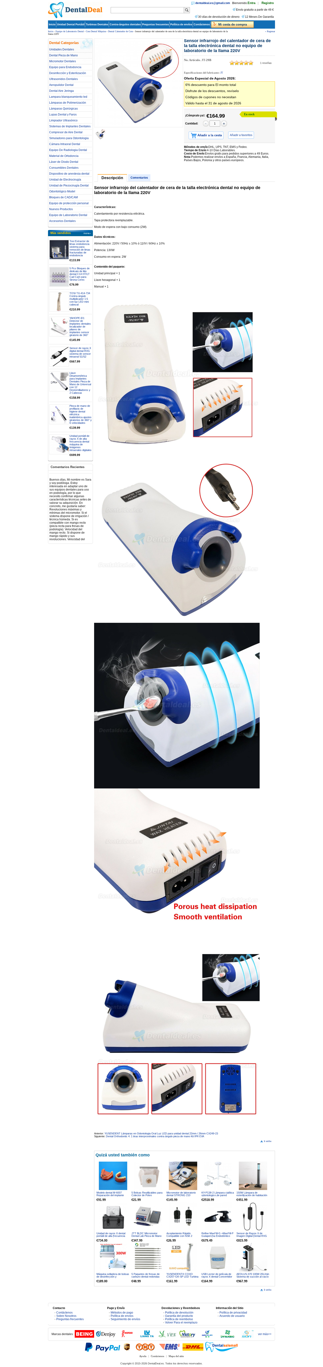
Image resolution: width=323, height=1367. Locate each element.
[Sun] (247, 1336)
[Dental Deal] (75, 17)
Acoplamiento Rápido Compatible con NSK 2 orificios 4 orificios (179, 1236)
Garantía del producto (179, 1316)
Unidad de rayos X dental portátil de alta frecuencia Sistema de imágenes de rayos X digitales (110, 1237)
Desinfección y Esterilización (67, 73)
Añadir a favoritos (241, 135)
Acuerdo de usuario (232, 1316)
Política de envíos (181, 24)
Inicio (52, 24)
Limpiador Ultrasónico (63, 120)
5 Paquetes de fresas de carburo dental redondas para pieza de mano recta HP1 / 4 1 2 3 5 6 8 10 (146, 1278)
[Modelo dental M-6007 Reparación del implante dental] (113, 1176)
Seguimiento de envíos (125, 1319)
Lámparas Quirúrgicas (63, 108)
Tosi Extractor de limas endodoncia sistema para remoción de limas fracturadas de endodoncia (80, 248)
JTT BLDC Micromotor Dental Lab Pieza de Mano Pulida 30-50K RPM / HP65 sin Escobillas (146, 1237)
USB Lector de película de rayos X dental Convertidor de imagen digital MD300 (216, 1277)
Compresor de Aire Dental (66, 132)
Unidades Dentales (61, 49)
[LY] (147, 1336)
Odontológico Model (62, 191)
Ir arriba (267, 1141)
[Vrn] (167, 1336)
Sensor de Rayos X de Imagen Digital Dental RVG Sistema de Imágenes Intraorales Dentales (251, 1237)
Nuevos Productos (61, 209)
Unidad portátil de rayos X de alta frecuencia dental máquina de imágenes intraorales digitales (81, 442)
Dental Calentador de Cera (120, 31)
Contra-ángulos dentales (125, 24)
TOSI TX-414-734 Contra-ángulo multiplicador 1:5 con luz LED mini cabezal (80, 299)
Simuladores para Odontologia (69, 138)
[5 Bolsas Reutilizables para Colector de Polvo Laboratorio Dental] (148, 1176)
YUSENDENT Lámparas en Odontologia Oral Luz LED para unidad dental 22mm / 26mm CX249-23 (161, 1133)
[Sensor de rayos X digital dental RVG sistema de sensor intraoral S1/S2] (59, 357)
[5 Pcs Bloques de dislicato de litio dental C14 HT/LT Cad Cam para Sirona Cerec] (59, 277)
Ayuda (142, 1356)
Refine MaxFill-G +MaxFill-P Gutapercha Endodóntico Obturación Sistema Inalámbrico (217, 1237)
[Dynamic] (227, 1336)
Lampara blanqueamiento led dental (68, 96)
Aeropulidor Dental (61, 85)
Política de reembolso (179, 1319)
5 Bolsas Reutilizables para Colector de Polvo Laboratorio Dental (146, 1195)
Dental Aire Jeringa (61, 91)
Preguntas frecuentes (155, 24)
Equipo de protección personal (69, 203)
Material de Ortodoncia (64, 156)
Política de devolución (179, 1312)
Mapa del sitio (176, 1356)
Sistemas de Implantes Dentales (70, 126)
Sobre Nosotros (66, 1316)
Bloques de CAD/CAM (63, 197)
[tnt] (145, 1347)
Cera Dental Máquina (96, 31)
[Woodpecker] (127, 1336)
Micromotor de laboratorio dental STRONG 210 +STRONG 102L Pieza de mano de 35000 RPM (181, 1196)
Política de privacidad (233, 1312)
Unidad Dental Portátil (70, 24)
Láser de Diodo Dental (63, 162)
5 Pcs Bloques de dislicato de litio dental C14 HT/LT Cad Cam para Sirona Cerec (80, 274)
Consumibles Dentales (64, 167)
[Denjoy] (105, 1336)
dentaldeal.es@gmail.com (212, 3)
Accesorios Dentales (62, 221)
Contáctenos (202, 24)
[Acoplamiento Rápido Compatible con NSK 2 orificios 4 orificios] (183, 1216)
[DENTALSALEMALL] (221, 1347)
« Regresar (270, 31)
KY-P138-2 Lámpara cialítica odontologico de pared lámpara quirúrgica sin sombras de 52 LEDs (217, 1196)
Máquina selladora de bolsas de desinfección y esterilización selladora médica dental (112, 1278)
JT (221, 72)
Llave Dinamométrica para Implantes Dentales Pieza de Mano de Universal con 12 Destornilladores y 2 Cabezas (80, 383)
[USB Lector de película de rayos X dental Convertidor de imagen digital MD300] (218, 1257)
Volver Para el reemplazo (181, 1322)
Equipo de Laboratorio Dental (70, 31)
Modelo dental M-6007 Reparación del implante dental (110, 1195)
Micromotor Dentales (62, 61)
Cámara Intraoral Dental (64, 144)
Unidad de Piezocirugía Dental (69, 185)
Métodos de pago (122, 1312)
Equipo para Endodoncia (65, 67)
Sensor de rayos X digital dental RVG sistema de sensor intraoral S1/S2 (80, 352)
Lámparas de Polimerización (67, 102)
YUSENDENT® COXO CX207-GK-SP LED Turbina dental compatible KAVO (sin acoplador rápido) (182, 1278)
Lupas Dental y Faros (63, 114)
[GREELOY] (207, 1336)
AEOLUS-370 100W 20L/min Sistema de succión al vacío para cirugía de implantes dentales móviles (252, 1278)
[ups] (127, 1347)
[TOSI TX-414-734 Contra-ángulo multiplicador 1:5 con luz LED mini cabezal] (59, 302)
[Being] (84, 1336)
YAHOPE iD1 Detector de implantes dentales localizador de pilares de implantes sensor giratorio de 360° (80, 326)
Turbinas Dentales (97, 24)
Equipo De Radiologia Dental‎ (68, 150)
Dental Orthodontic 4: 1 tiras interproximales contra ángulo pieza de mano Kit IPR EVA (155, 1136)
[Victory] (187, 1336)
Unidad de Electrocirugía (65, 179)
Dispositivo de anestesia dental (69, 173)
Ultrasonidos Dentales (63, 79)
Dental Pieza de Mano (63, 55)
